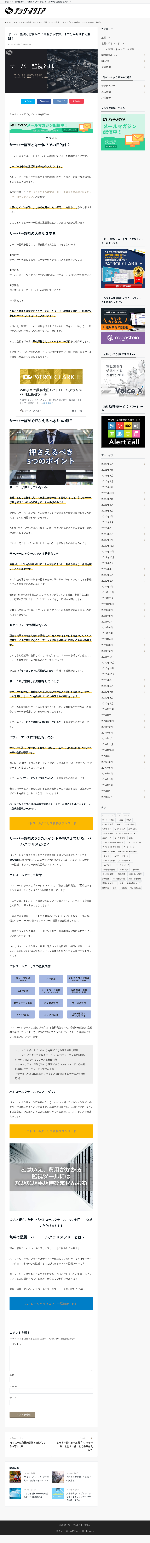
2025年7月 (107, 498)
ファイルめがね (108, 860)
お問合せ (106, 97)
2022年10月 (107, 557)
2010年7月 (107, 796)
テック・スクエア (66, 1531)
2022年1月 (107, 586)
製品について (108, 85)
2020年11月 (107, 668)
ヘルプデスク (107, 865)
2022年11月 (107, 551)
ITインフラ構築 (108, 820)
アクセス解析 (107, 833)
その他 (106, 66)
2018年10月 (107, 720)
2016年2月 (107, 785)
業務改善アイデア (134, 883)
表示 (54, 138)
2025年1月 (107, 516)
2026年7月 (107, 469)
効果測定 (105, 879)
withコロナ (106, 829)
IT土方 (120, 820)
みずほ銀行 (132, 829)
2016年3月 (107, 779)
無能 (114, 888)
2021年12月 (107, 592)
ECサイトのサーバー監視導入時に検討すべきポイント (36, 1478)
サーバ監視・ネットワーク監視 (120, 49)
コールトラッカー (134, 842)
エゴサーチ (106, 838)
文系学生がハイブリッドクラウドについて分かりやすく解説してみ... (78, 1496)
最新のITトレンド (112, 43)
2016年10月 (107, 750)
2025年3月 (107, 510)
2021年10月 (107, 604)
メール (13, 1386)
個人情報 (135, 870)
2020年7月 (107, 691)
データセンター (108, 851)
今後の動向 (124, 870)
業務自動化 (109, 55)
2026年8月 (107, 463)
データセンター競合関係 (127, 851)
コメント (15, 1344)
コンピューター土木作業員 (112, 842)
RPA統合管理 (107, 824)
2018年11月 (107, 715)
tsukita (28, 44)
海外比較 (105, 888)
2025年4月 (107, 504)
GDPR (126, 815)
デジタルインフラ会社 (111, 847)
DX (105, 60)
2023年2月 (107, 533)
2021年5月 (107, 633)
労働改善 (121, 874)
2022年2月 (107, 580)
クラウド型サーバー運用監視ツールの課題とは (36, 1495)
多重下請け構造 (134, 879)
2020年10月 (107, 674)
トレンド (105, 856)
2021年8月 (107, 615)
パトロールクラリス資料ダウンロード (51, 823)
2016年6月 (107, 761)
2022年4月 (107, 569)
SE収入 (119, 824)
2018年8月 (107, 732)
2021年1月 (106, 656)
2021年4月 (107, 639)
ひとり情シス (120, 829)
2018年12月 (107, 709)
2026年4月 (107, 481)
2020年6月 (107, 697)
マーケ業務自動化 (109, 870)
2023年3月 (107, 528)
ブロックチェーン (125, 860)
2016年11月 (107, 744)
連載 (105, 37)
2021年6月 (107, 627)
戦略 (121, 883)
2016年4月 (107, 773)
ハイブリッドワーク (121, 856)
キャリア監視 (120, 838)
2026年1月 (107, 487)
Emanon (90, 1531)
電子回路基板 (135, 888)
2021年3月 (107, 645)
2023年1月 (107, 539)
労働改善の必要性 (135, 874)
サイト (13, 1397)
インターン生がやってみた (126, 833)
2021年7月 (107, 621)
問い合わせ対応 (119, 879)
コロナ (131, 838)
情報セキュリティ (109, 883)
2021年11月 (107, 598)
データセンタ (128, 847)
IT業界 (129, 820)
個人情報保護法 (108, 874)
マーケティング (122, 865)
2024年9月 (107, 522)
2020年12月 (107, 662)
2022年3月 (107, 574)
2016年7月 (107, 756)
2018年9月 (107, 726)
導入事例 (106, 91)
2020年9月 (107, 680)
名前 (12, 1375)
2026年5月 (107, 475)
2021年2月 (107, 650)
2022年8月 (107, 563)
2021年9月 (107, 609)
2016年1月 (106, 791)
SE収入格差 (129, 824)
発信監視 (123, 888)
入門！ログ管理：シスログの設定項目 (78, 1478)
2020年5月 (107, 703)
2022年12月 (107, 545)
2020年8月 (107, 685)
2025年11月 (107, 493)
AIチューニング (108, 815)
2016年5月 (107, 767)
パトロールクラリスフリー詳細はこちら (51, 1304)
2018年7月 (107, 738)
